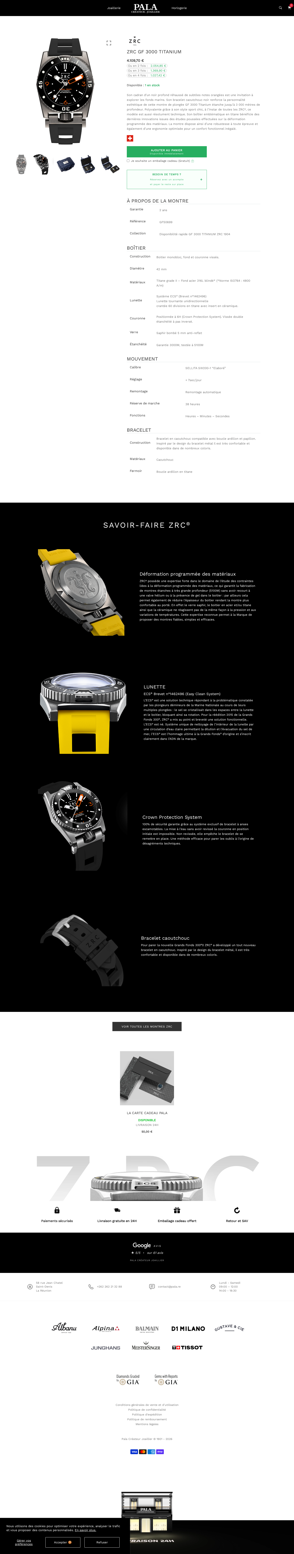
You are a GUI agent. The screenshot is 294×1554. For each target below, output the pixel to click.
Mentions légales (147, 1424)
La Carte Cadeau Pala (147, 1113)
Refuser (102, 1542)
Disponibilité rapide (173, 234)
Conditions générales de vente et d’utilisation (147, 1404)
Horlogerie (179, 8)
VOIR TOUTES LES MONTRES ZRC (147, 1026)
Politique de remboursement (147, 1419)
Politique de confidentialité (147, 1409)
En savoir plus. (85, 1530)
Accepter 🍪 (63, 1542)
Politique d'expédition (147, 1414)
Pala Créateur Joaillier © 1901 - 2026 (147, 1439)
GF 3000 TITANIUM (202, 234)
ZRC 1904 (223, 234)
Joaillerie (114, 8)
